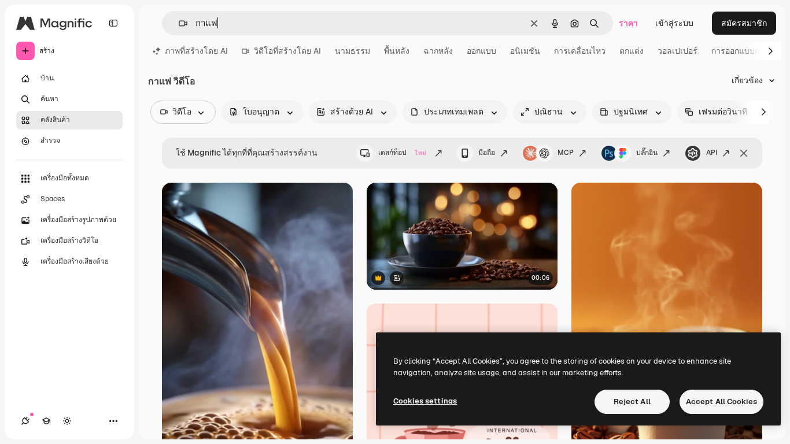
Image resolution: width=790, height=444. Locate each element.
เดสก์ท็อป (402, 152)
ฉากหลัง (438, 51)
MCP (566, 152)
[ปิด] (743, 153)
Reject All (632, 401)
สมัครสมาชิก (744, 23)
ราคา (628, 23)
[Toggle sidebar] (113, 23)
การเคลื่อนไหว (580, 51)
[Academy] (46, 421)
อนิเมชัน (525, 51)
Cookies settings (425, 401)
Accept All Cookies (721, 401)
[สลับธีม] (67, 421)
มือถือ (486, 152)
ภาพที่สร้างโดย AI (196, 51)
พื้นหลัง (396, 51)
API (711, 152)
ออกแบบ (481, 51)
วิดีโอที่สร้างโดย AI (287, 51)
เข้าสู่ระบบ (674, 23)
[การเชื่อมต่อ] (25, 421)
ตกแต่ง (631, 51)
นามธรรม (352, 51)
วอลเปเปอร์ (677, 51)
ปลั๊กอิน (647, 152)
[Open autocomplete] (178, 23)
